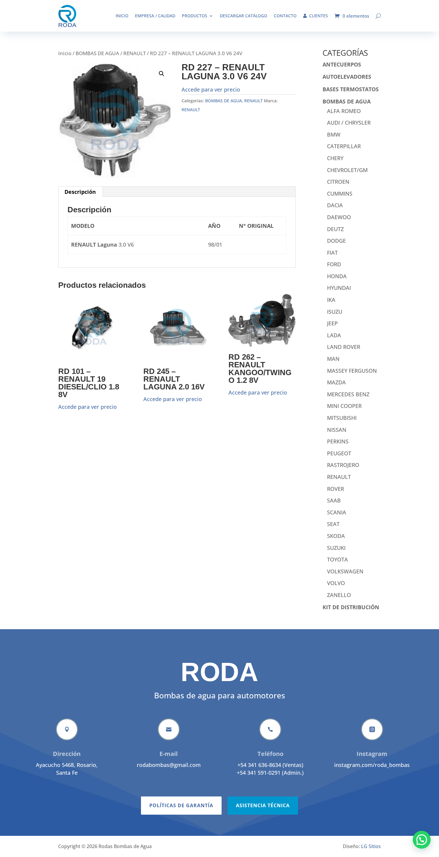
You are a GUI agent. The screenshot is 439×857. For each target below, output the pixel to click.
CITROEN (338, 181)
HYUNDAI (339, 287)
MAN (333, 358)
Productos (194, 15)
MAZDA (336, 382)
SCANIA (336, 512)
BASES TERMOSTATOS (351, 89)
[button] (161, 73)
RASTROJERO (343, 464)
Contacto (285, 15)
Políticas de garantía (181, 805)
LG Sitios (371, 846)
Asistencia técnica (263, 805)
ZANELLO (339, 594)
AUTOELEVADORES (347, 76)
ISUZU (334, 311)
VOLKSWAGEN (345, 571)
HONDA (337, 276)
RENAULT (134, 53)
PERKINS (338, 441)
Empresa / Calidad (155, 15)
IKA (331, 299)
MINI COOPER (344, 405)
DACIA (335, 205)
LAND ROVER (343, 346)
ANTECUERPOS (342, 64)
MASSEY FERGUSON (352, 370)
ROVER (335, 488)
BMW (333, 134)
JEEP (332, 323)
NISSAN (336, 429)
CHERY (335, 158)
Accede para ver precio (211, 89)
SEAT (333, 523)
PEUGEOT (339, 453)
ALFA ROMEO (344, 111)
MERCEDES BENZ (348, 394)
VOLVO (336, 583)
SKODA (336, 535)
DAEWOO (339, 217)
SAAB (334, 500)
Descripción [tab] (80, 191)
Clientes (318, 15)
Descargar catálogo (243, 15)
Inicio (122, 15)
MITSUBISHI (342, 417)
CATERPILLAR (344, 146)
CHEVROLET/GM (347, 170)
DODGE (336, 240)
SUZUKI (336, 547)
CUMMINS (339, 193)
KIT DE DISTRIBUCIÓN (351, 607)
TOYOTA (337, 559)
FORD (334, 264)
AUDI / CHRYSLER (349, 122)
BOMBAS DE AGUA (97, 53)
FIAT (332, 252)
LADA (334, 335)
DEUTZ (335, 229)
